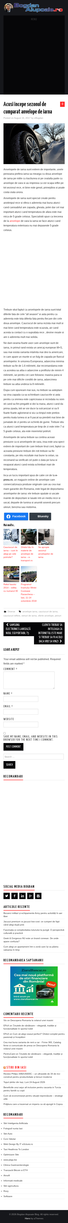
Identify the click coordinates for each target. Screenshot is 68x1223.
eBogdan (38, 118)
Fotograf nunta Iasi (12, 1128)
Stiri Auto (7, 1133)
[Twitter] (6, 896)
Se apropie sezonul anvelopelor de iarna (45, 552)
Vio (5, 1020)
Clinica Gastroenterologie (16, 1165)
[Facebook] (14, 896)
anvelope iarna (29, 611)
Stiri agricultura (11, 1186)
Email (8, 706)
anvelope (15, 221)
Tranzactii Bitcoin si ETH (15, 1170)
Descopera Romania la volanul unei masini (31, 1020)
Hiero (27, 1218)
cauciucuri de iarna (48, 611)
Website (8, 719)
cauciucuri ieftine (11, 615)
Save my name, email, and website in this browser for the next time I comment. (30, 738)
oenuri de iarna (29, 615)
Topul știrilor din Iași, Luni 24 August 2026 (24, 1082)
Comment (10, 669)
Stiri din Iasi (16, 1067)
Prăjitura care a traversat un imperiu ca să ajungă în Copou (33, 1104)
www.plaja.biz (10, 1159)
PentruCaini (9, 1054)
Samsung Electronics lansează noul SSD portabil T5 (18, 629)
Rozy (6, 1191)
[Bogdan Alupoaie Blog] (34, 7)
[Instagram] (38, 896)
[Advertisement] (34, 59)
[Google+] (30, 896)
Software (7, 1196)
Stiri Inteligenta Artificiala (15, 1123)
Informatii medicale (12, 1180)
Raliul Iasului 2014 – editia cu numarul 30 (10, 587)
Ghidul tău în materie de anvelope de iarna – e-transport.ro (27, 554)
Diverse (11, 611)
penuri (58, 615)
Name (8, 693)
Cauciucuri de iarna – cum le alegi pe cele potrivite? (10, 552)
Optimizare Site (11, 1154)
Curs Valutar (9, 1139)
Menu (34, 19)
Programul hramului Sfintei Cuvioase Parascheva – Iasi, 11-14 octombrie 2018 (29, 592)
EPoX (6, 1025)
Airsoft (6, 1175)
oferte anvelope (46, 615)
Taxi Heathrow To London (16, 1149)
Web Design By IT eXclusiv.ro (18, 1144)
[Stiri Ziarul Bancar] (34, 986)
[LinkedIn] (22, 896)
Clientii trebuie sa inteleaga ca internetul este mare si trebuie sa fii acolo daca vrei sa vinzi (50, 633)
